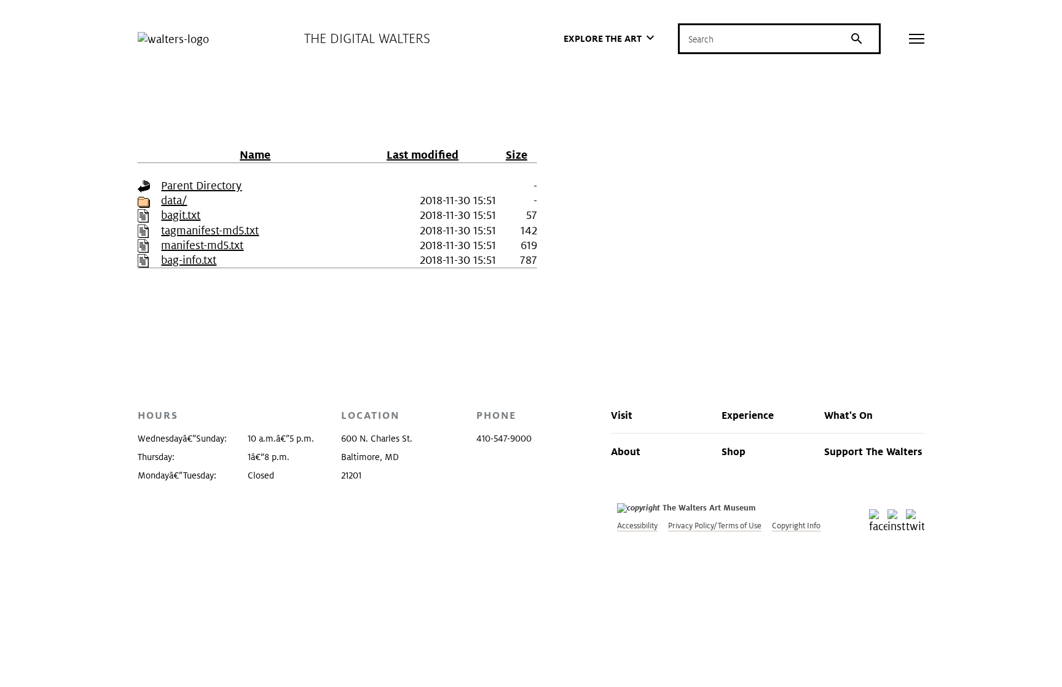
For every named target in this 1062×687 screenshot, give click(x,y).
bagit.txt (180, 215)
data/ (174, 200)
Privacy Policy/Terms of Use (714, 525)
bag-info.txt (188, 260)
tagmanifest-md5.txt (210, 230)
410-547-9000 (504, 438)
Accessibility (637, 525)
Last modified (422, 155)
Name (255, 155)
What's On (848, 415)
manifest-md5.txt (202, 245)
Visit (621, 415)
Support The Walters (873, 451)
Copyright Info (796, 525)
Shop (733, 451)
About (625, 451)
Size (516, 155)
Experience (748, 415)
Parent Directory (201, 185)
